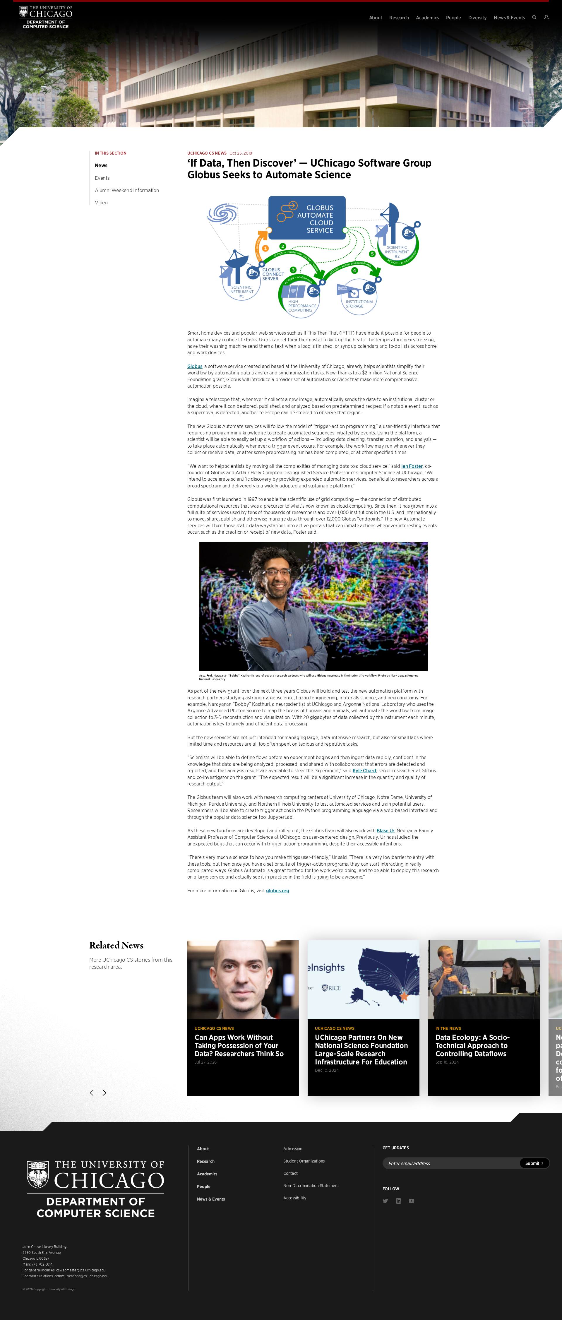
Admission (292, 1148)
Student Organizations (304, 1160)
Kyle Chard (364, 770)
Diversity (477, 17)
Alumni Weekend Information (127, 190)
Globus (194, 366)
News (101, 165)
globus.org (277, 890)
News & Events (509, 17)
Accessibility (294, 1197)
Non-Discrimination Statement (311, 1185)
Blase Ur (385, 830)
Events (102, 178)
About (375, 17)
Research (399, 17)
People (453, 17)
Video (101, 202)
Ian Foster (412, 466)
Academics (427, 17)
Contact (290, 1173)
